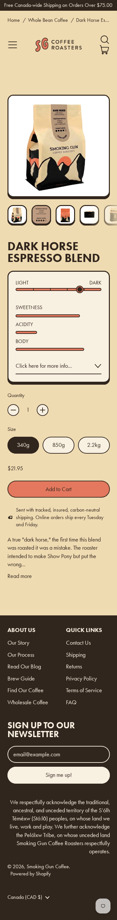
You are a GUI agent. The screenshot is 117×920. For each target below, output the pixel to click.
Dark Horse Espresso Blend (93, 20)
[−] (13, 410)
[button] (104, 39)
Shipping (75, 654)
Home (13, 20)
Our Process (20, 654)
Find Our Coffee (25, 690)
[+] (42, 410)
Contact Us (78, 642)
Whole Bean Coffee (48, 20)
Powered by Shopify (30, 874)
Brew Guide (21, 678)
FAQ (71, 702)
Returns (74, 666)
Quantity (15, 395)
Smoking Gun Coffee (48, 866)
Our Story (18, 642)
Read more (19, 576)
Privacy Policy (81, 678)
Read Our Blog (24, 666)
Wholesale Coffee (27, 702)
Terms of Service (84, 690)
